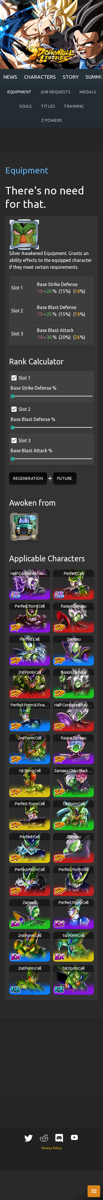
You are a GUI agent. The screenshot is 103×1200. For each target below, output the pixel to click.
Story (71, 77)
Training (74, 106)
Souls (25, 106)
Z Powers (51, 120)
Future (64, 478)
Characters (40, 77)
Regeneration (28, 478)
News (10, 77)
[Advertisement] (51, 139)
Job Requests (55, 92)
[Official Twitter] (28, 1138)
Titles (48, 106)
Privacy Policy (51, 1148)
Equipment (19, 92)
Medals (88, 92)
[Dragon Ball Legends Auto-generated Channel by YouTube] (74, 1137)
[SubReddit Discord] (59, 1138)
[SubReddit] (43, 1138)
